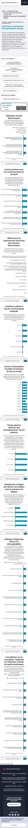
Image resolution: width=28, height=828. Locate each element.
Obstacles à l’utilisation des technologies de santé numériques (14, 85)
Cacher (6, 107)
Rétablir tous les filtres (21, 108)
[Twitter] (12, 815)
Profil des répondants (9, 90)
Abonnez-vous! (13, 804)
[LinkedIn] (15, 815)
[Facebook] (9, 815)
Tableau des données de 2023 (11, 99)
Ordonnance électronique (10, 76)
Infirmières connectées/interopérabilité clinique (14, 70)
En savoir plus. (5, 821)
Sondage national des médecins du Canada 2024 (14, 782)
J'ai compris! (14, 825)
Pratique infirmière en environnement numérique (14, 63)
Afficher (7, 109)
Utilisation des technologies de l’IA (13, 80)
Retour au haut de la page (6, 764)
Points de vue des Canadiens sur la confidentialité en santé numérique (14, 790)
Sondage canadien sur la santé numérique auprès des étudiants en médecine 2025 (14, 778)
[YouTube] (18, 815)
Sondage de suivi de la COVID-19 (14, 786)
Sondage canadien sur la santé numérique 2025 (14, 774)
